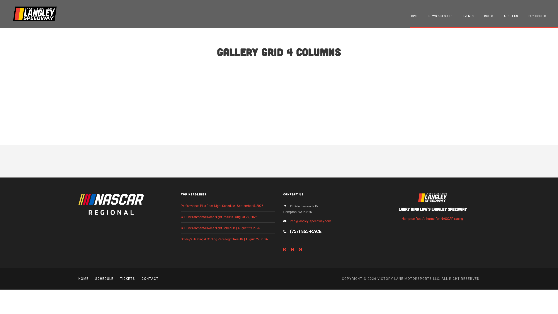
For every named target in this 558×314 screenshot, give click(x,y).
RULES (488, 16)
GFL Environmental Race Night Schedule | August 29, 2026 (220, 228)
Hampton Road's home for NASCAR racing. (433, 213)
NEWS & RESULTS (441, 16)
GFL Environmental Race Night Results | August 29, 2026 (219, 217)
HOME (414, 16)
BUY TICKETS (537, 16)
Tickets (127, 278)
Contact (150, 278)
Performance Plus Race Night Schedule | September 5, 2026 (222, 206)
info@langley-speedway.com (310, 221)
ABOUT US (511, 16)
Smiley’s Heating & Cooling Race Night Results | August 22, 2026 (224, 239)
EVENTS (468, 16)
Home (83, 278)
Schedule (104, 278)
